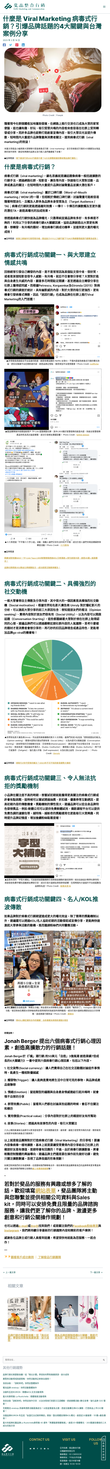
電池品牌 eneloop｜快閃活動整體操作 (20, 1387)
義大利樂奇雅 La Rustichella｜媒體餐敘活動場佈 (24, 1396)
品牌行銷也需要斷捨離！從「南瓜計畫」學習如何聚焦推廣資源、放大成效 (28, 1338)
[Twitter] (10, 44)
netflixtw (94, 364)
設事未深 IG (65, 886)
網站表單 (45, 1191)
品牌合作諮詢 (103, 1450)
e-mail (23, 1226)
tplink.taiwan (82, 435)
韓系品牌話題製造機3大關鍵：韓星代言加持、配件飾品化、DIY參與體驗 (76, 1336)
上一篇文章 (9, 1272)
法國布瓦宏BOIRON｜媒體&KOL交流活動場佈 (23, 1392)
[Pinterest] (16, 44)
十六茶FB (64, 545)
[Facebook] (4, 44)
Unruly (56, 753)
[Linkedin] (23, 44)
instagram (11, 1230)
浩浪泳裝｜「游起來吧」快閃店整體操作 (21, 1383)
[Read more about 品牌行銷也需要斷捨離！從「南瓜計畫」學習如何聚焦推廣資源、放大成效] (29, 1314)
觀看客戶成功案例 (22, 1257)
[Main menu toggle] (104, 7)
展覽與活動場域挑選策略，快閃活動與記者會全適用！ (27, 1379)
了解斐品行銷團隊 (49, 1257)
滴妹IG (71, 1014)
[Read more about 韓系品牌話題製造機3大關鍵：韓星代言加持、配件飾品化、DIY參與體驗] (76, 1314)
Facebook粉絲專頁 (85, 1226)
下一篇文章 (96, 1272)
